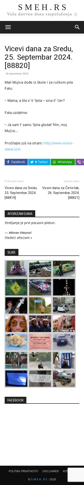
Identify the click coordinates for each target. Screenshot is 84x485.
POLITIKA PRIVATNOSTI (23, 471)
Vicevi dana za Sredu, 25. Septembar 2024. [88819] (21, 193)
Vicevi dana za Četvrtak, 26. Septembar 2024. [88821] (60, 193)
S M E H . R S (39, 479)
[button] (7, 27)
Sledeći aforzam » (18, 237)
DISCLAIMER (50, 471)
